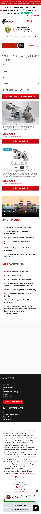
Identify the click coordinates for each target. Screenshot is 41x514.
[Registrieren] (32, 15)
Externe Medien (21, 484)
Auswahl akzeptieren (20, 510)
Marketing (21, 482)
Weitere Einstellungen (20, 491)
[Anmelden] (27, 15)
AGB (4, 389)
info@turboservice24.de (12, 10)
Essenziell (21, 477)
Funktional (21, 489)
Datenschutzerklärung (10, 391)
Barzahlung (7, 419)
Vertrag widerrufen (13, 402)
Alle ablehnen (20, 505)
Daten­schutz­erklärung (26, 473)
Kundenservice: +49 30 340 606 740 (21, 7)
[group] (20, 113)
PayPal (5, 412)
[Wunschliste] (24, 15)
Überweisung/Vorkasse (11, 414)
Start (5, 382)
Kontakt (6, 394)
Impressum (7, 396)
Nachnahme (7, 417)
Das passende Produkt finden (20, 96)
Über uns (6, 384)
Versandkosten (19, 136)
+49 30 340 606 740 (32, 10)
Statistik (21, 480)
